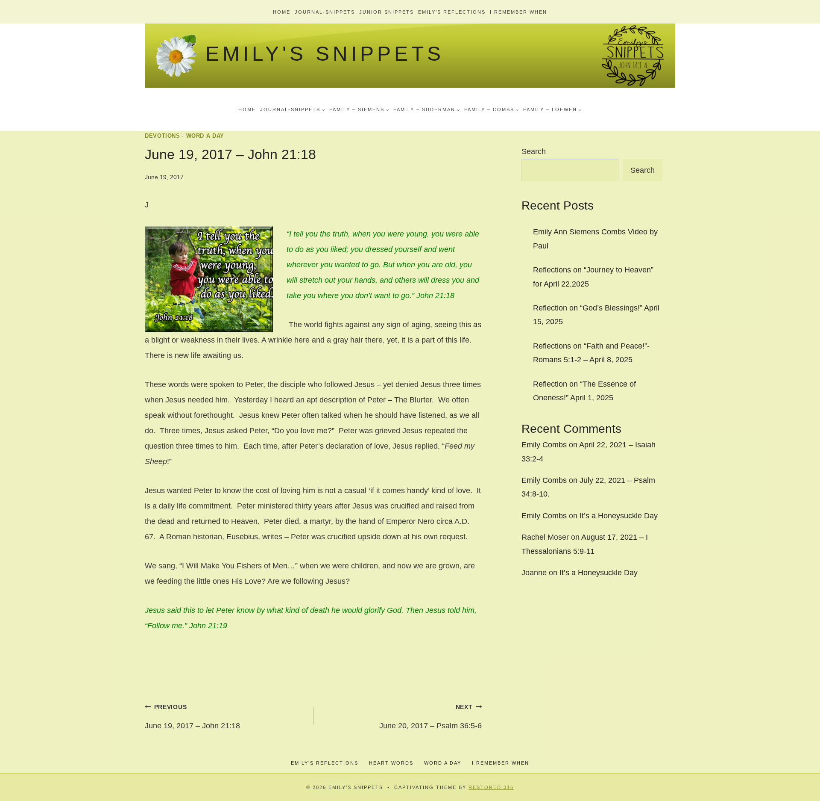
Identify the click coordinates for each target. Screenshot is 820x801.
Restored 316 (491, 787)
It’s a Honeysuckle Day (619, 515)
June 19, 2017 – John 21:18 (192, 716)
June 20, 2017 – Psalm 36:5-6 (430, 716)
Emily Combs (544, 444)
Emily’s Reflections (452, 12)
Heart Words (391, 763)
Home (281, 12)
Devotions (162, 136)
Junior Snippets (386, 12)
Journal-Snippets (325, 12)
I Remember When (518, 12)
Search (533, 151)
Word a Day (205, 136)
